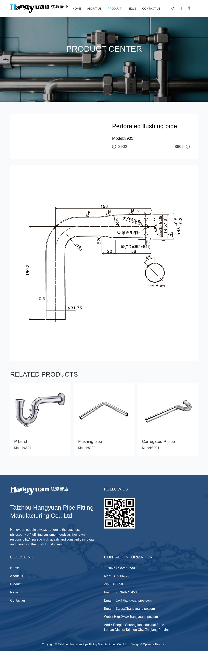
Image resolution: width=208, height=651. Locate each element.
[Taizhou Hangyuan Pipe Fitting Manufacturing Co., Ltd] (39, 12)
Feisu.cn (160, 644)
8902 (122, 146)
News (132, 8)
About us (94, 8)
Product (115, 8)
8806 (179, 146)
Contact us (151, 8)
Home (77, 8)
